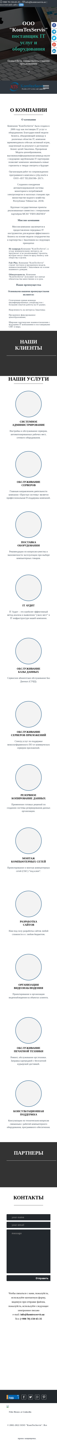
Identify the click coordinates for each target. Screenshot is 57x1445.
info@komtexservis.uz (36, 2)
